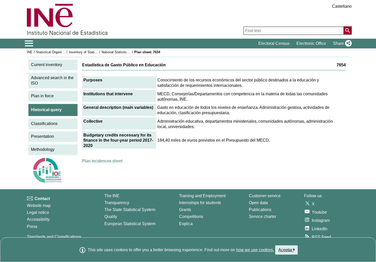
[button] (341, 43)
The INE (111, 196)
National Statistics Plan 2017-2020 (127, 52)
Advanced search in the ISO (52, 80)
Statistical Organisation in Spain (60, 52)
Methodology (42, 149)
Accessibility (38, 219)
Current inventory (46, 64)
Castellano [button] (342, 6)
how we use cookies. (255, 250)
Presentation (42, 136)
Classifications (44, 123)
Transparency (116, 203)
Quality (110, 216)
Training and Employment (202, 196)
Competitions (191, 216)
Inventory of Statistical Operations (94, 52)
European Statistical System (130, 224)
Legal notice (38, 212)
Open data (258, 203)
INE (29, 52)
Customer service (265, 196)
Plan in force (42, 96)
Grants (185, 209)
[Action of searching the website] (348, 30)
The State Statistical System (129, 209)
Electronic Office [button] (311, 43)
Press (32, 226)
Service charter (262, 216)
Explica (186, 224)
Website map (39, 205)
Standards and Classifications (54, 237)
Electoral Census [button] (274, 43)
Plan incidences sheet (102, 161)
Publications (260, 209)
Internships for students (200, 203)
